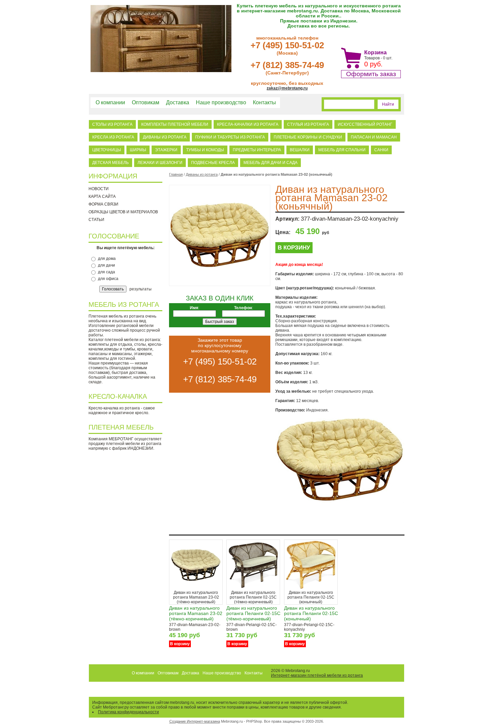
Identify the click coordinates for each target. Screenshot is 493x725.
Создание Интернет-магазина (194, 721)
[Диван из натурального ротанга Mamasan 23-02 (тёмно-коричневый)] (196, 589)
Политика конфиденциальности (128, 712)
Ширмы (138, 150)
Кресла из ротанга (113, 137)
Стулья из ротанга (308, 124)
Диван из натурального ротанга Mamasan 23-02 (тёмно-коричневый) (195, 613)
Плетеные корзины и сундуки (308, 137)
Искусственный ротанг (365, 124)
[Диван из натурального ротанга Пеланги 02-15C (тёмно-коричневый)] (253, 589)
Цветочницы (106, 150)
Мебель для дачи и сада (270, 162)
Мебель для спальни (342, 150)
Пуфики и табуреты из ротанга (230, 137)
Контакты (264, 102)
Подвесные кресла (213, 162)
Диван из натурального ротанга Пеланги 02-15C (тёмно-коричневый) (253, 613)
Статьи (96, 219)
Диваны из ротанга (164, 137)
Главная (176, 174)
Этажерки (166, 150)
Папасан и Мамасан (374, 137)
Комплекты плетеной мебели (174, 124)
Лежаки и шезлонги (160, 162)
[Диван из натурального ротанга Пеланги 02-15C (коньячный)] (311, 589)
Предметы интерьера (257, 150)
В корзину (294, 247)
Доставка (177, 102)
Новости (99, 188)
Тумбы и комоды (205, 150)
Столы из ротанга (112, 124)
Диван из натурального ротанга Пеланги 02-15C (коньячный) (311, 613)
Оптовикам (145, 102)
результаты (140, 289)
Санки (381, 150)
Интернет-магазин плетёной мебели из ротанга (317, 675)
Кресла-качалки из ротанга (247, 124)
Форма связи (103, 204)
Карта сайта (102, 196)
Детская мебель (110, 162)
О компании (110, 102)
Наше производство (221, 102)
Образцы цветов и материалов (123, 212)
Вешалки (300, 150)
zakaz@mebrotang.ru (287, 88)
